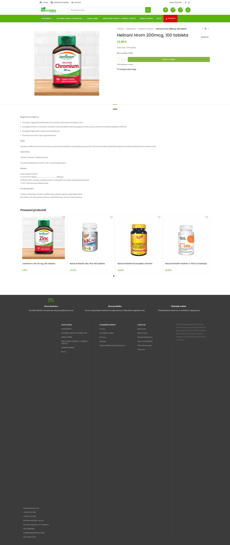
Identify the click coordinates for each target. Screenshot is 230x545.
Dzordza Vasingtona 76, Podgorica (36, 525)
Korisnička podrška (106, 333)
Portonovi (141, 349)
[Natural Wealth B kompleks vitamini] (139, 238)
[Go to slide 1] (113, 276)
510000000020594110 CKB (33, 533)
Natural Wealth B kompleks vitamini (134, 263)
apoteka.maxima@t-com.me (33, 520)
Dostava (102, 337)
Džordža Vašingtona (145, 337)
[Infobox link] (51, 304)
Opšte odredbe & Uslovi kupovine (112, 345)
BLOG (63, 352)
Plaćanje (102, 341)
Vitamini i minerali (145, 28)
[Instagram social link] (188, 2)
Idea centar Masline (145, 341)
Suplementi (131, 28)
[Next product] (208, 28)
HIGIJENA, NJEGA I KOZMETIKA (74, 333)
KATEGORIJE (66, 325)
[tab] (115, 108)
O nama (102, 329)
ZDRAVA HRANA (67, 347)
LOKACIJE (142, 325)
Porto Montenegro (145, 345)
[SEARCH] (148, 10)
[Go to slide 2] (116, 276)
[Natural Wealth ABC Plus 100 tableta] (91, 238)
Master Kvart (143, 333)
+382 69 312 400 (29, 516)
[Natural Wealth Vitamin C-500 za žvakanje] (186, 238)
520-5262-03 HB (29, 537)
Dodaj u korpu (168, 59)
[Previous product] (202, 28)
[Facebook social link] (185, 2)
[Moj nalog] (188, 9)
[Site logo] (48, 9)
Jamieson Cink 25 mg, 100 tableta (38, 263)
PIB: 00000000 (29, 529)
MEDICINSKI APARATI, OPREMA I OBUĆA (74, 342)
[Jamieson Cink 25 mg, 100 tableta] (43, 238)
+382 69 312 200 (29, 512)
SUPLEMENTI (66, 329)
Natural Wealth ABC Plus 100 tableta (87, 263)
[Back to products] (205, 28)
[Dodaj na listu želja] (64, 217)
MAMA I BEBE (66, 337)
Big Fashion (142, 329)
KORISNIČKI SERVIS (107, 325)
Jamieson (205, 37)
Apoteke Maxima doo (31, 508)
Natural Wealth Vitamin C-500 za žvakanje (186, 263)
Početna (120, 28)
